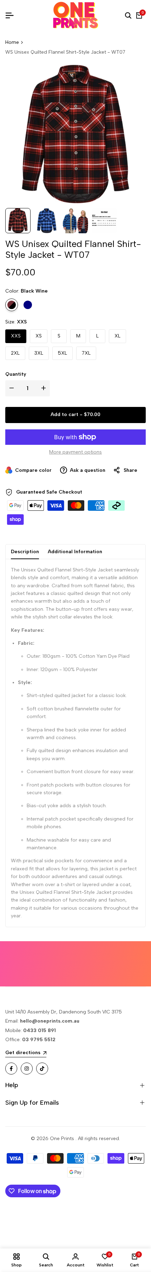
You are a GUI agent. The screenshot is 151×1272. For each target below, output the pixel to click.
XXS (16, 336)
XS (38, 336)
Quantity (15, 374)
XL (117, 336)
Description (25, 552)
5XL (62, 353)
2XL (15, 353)
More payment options (75, 452)
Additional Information (75, 552)
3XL (38, 353)
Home (12, 42)
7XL (86, 353)
